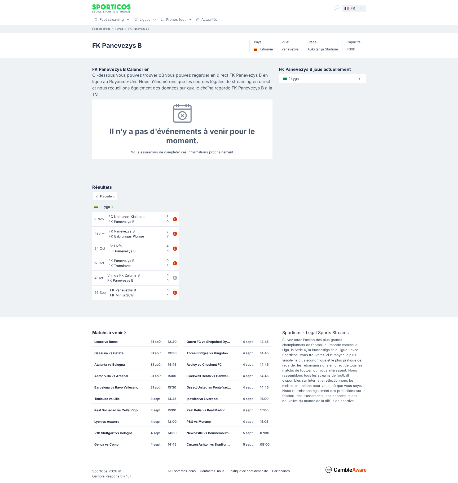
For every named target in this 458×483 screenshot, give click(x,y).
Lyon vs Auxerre (106, 422)
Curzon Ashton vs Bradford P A (211, 444)
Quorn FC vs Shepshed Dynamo (211, 342)
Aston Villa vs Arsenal (111, 376)
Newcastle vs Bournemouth (207, 433)
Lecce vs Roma (106, 342)
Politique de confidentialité (248, 471)
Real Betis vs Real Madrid (206, 410)
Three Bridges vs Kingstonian (209, 353)
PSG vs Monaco (199, 422)
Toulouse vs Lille (107, 399)
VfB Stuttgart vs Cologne (113, 433)
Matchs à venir (107, 332)
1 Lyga (105, 207)
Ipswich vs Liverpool (202, 399)
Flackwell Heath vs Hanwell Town (211, 376)
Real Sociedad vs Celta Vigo (116, 410)
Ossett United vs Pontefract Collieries (211, 387)
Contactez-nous (212, 471)
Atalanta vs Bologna (109, 364)
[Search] (337, 8)
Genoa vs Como (106, 444)
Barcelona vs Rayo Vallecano (116, 387)
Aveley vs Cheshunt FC (204, 364)
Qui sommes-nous (182, 471)
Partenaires (281, 471)
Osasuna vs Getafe (109, 353)
